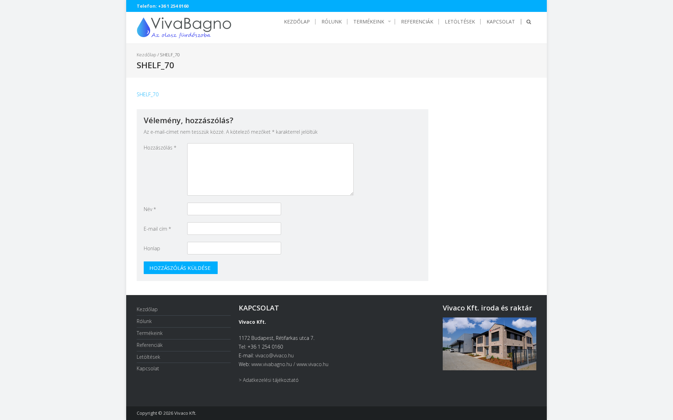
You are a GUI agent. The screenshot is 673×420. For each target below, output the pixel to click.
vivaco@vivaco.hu (274, 355)
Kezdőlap (297, 21)
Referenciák (417, 21)
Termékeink (368, 21)
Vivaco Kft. (185, 413)
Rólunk (331, 21)
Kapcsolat (501, 21)
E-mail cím (157, 228)
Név (150, 209)
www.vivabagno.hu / (274, 364)
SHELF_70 (147, 94)
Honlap (152, 248)
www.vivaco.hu (312, 364)
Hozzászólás (160, 147)
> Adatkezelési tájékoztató (269, 380)
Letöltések (460, 21)
